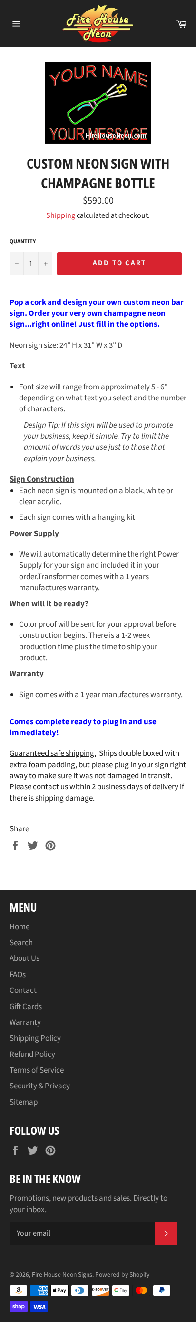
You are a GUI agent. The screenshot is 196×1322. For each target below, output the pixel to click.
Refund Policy (32, 1054)
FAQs (18, 974)
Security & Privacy (40, 1086)
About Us (24, 958)
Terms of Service (37, 1070)
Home (19, 927)
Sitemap (24, 1102)
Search (21, 942)
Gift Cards (26, 1006)
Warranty (25, 1022)
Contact (23, 990)
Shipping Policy (35, 1038)
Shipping (60, 215)
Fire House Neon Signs (62, 1274)
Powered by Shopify (122, 1274)
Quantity (23, 242)
